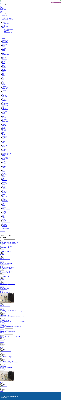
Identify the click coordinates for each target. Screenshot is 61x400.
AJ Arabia (3, 45)
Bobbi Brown (4, 65)
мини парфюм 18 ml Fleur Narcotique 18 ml (8, 331)
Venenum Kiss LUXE (5, 306)
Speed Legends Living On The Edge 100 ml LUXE (9, 242)
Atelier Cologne (4, 57)
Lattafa (3, 144)
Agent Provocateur (4, 44)
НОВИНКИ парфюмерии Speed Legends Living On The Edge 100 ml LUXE (13, 311)
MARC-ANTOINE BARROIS (6, 157)
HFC (3, 120)
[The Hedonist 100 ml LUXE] (4, 255)
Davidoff (3, 93)
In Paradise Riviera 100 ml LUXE (6, 275)
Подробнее (2, 245)
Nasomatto (3, 176)
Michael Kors (4, 165)
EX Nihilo (4, 233)
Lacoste (3, 140)
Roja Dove (3, 197)
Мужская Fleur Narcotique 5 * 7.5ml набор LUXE (9, 362)
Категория (2, 239)
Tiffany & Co (4, 211)
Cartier (3, 78)
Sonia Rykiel (4, 207)
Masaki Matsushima (5, 158)
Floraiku (3, 107)
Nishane (3, 177)
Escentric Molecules (5, 103)
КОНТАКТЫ (46, 393)
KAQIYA (3, 134)
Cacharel (3, 75)
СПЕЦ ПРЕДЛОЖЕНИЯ (31, 393)
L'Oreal (3, 138)
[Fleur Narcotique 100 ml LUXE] (7, 302)
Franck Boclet (4, 108)
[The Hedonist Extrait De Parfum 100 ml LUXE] (7, 251)
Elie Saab (3, 99)
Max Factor (3, 159)
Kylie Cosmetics (4, 136)
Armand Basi (4, 56)
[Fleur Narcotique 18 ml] (4, 330)
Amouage (3, 49)
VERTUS (3, 219)
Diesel (3, 94)
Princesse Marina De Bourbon (6, 189)
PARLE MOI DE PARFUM (6, 185)
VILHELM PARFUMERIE (6, 222)
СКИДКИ (21, 393)
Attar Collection (4, 59)
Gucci (3, 114)
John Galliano (4, 129)
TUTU (3, 215)
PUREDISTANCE (5, 191)
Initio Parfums (4, 123)
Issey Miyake (4, 124)
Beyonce (3, 63)
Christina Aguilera (4, 88)
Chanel (3, 82)
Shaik (3, 203)
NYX (3, 179)
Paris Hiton (3, 184)
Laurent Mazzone (4, 145)
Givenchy (3, 112)
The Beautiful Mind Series (6, 209)
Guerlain (3, 115)
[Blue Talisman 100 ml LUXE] (4, 264)
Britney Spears (4, 69)
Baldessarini (4, 60)
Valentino (3, 217)
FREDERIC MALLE (5, 109)
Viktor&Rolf (4, 221)
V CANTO (3, 216)
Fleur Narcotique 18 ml (5, 259)
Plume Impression (4, 188)
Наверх (1, 391)
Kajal (3, 133)
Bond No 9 (3, 66)
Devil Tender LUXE (4, 288)
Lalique (3, 142)
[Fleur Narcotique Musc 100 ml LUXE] (6, 268)
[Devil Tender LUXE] (3, 289)
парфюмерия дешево (6, 392)
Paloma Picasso (4, 182)
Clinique (3, 89)
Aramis (3, 53)
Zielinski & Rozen (4, 227)
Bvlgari (3, 72)
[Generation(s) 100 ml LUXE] (4, 247)
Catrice (3, 79)
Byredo (3, 74)
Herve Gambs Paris (5, 119)
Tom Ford (3, 213)
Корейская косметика (5, 228)
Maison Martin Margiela (5, 154)
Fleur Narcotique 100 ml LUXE (6, 292)
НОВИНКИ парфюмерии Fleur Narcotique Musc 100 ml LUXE (11, 341)
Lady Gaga (3, 141)
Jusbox (3, 132)
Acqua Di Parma (4, 41)
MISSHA (3, 167)
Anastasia (3, 50)
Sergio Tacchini (4, 202)
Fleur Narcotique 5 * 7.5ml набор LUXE (7, 284)
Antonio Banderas (4, 52)
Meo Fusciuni (4, 163)
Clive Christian (4, 90)
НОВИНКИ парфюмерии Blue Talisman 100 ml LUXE (10, 336)
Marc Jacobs (4, 156)
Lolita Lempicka (4, 149)
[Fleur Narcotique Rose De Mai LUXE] (6, 280)
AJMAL (3, 46)
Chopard (3, 84)
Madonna (3, 152)
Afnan (3, 43)
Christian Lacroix (4, 86)
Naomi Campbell (4, 173)
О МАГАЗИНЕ (15, 393)
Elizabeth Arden (4, 100)
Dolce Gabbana (4, 96)
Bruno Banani (4, 70)
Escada (3, 102)
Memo (3, 162)
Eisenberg (3, 98)
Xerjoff (3, 223)
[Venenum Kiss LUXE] (3, 386)
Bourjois (3, 68)
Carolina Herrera (4, 77)
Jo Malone (3, 128)
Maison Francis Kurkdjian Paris (6, 153)
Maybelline (3, 160)
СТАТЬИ (25, 393)
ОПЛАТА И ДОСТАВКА (39, 393)
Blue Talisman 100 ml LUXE (6, 263)
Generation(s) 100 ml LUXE (6, 246)
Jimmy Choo (4, 127)
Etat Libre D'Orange (5, 105)
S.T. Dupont (4, 198)
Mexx (3, 164)
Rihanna (3, 195)
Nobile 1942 (4, 178)
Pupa (3, 190)
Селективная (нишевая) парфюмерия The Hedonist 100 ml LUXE (11, 326)
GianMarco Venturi (5, 110)
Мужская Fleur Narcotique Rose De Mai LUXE (8, 357)
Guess (3, 116)
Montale (3, 169)
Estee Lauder (4, 104)
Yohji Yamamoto (4, 224)
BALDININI (4, 61)
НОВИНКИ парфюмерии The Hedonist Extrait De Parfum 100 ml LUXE (12, 321)
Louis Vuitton (4, 150)
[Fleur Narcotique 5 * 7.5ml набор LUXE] (6, 361)
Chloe (3, 83)
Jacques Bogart (4, 125)
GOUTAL (3, 113)
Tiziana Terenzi (4, 212)
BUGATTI (3, 71)
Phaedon (3, 187)
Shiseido (3, 205)
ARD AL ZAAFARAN (5, 54)
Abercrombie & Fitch (5, 40)
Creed (3, 92)
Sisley (3, 206)
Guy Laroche (4, 117)
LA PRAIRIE (4, 139)
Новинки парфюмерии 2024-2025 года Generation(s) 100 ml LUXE (12, 316)
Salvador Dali (4, 199)
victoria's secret (4, 220)
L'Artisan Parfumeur (5, 137)
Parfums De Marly (4, 183)
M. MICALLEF (4, 151)
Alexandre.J (4, 47)
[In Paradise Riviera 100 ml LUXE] (5, 276)
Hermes (3, 118)
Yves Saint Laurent (5, 225)
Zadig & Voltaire (4, 226)
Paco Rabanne (4, 181)
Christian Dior (4, 85)
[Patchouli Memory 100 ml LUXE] (5, 272)
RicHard (3, 194)
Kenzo (3, 135)
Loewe (3, 148)
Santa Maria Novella (5, 201)
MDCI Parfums (4, 161)
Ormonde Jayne (4, 180)
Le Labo (3, 146)
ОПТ (19, 393)
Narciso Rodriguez (4, 174)
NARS (3, 175)
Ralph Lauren (4, 192)
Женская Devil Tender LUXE (6, 367)
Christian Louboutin (5, 87)
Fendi (3, 106)
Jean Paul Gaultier (4, 126)
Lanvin (3, 143)
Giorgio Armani (4, 111)
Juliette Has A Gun (4, 131)
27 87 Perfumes (4, 39)
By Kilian (3, 73)
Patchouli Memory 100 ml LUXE (6, 271)
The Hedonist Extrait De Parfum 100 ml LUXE (8, 250)
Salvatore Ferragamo (5, 200)
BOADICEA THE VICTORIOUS (7, 64)
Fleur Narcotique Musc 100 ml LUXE (7, 267)
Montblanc (3, 170)
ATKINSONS (4, 58)
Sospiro (3, 208)
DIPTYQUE (4, 95)
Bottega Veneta (4, 67)
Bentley (3, 62)
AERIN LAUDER (5, 42)
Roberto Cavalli (4, 196)
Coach (3, 91)
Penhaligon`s (4, 186)
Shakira (3, 204)
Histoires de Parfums (5, 121)
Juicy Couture (4, 130)
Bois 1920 (3, 38)
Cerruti (3, 81)
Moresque (3, 171)
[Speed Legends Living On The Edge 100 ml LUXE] (8, 243)
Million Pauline (4, 166)
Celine (3, 80)
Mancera (3, 155)
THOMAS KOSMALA (5, 210)
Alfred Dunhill (4, 48)
